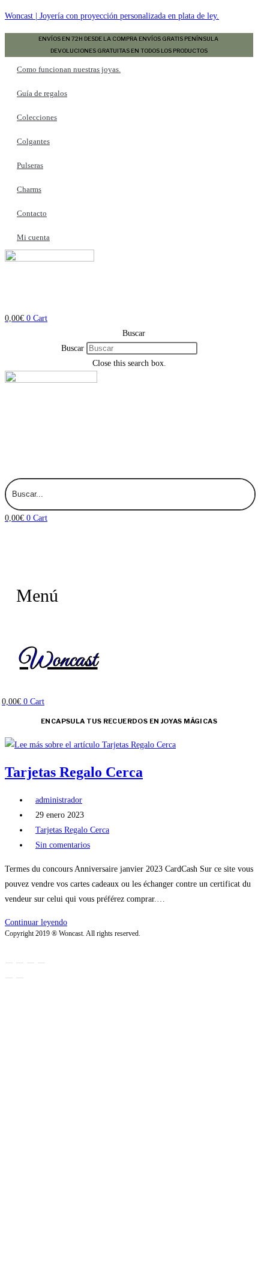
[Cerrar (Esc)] (41, 963)
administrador (58, 799)
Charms (29, 189)
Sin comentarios (62, 844)
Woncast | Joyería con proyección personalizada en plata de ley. (112, 15)
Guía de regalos (42, 93)
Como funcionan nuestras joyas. (69, 69)
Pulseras (30, 165)
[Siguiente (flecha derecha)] (20, 978)
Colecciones (37, 117)
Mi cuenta (33, 237)
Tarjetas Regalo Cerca (74, 772)
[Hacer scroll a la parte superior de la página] (8, 944)
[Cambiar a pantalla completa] (20, 963)
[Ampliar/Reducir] (9, 963)
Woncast (59, 660)
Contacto (32, 213)
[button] (129, 333)
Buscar (72, 348)
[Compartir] (30, 963)
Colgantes (33, 141)
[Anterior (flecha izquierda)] (9, 978)
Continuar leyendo (39, 922)
